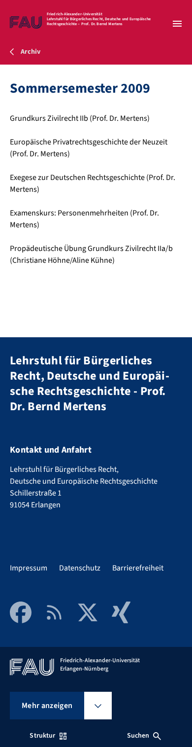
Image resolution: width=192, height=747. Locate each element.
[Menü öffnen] (177, 24)
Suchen (138, 736)
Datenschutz (79, 568)
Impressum (28, 568)
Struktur (42, 736)
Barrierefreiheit (137, 568)
